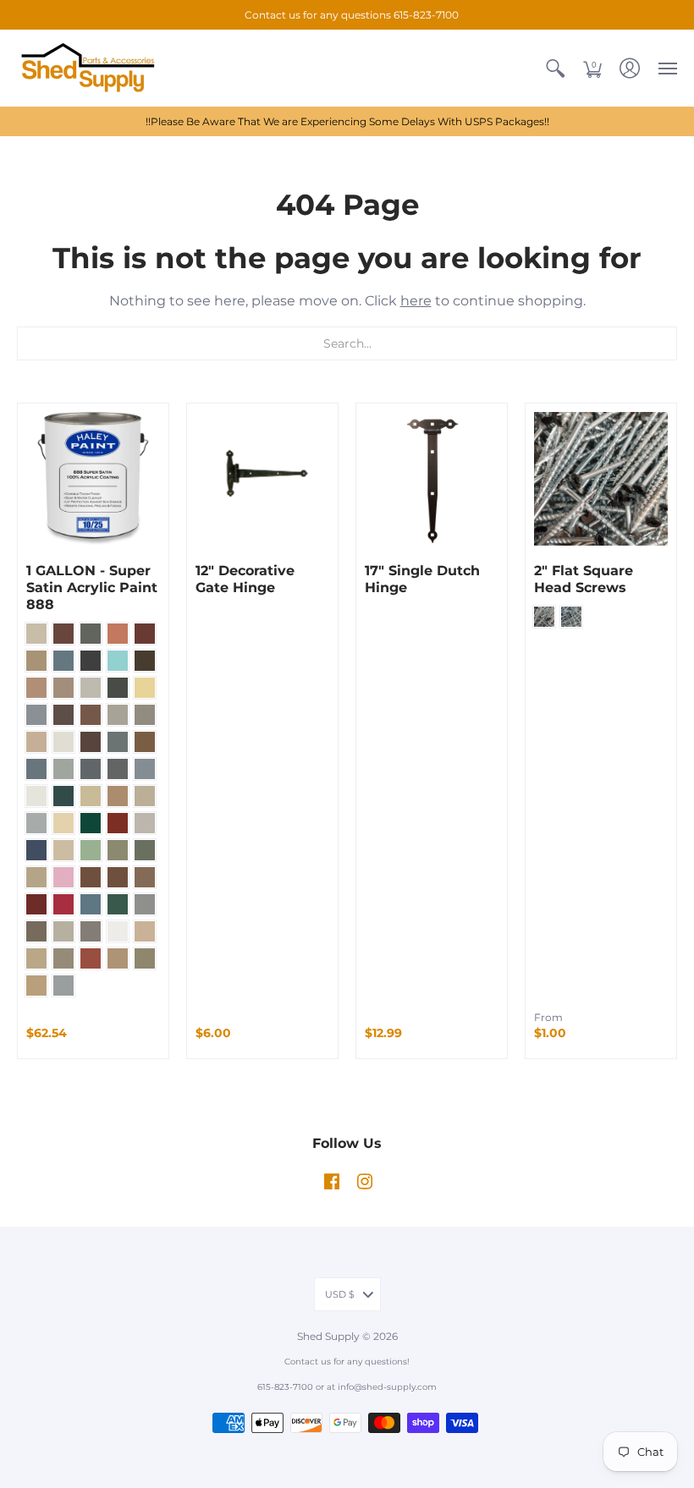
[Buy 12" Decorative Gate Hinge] (262, 479)
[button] (555, 68)
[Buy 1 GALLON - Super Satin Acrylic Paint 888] (93, 479)
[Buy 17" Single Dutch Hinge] (431, 479)
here (416, 301)
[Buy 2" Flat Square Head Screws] (601, 479)
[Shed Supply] (97, 68)
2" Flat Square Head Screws (583, 579)
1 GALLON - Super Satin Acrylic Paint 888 (91, 587)
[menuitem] (555, 68)
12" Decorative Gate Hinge (245, 579)
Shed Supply (329, 1336)
